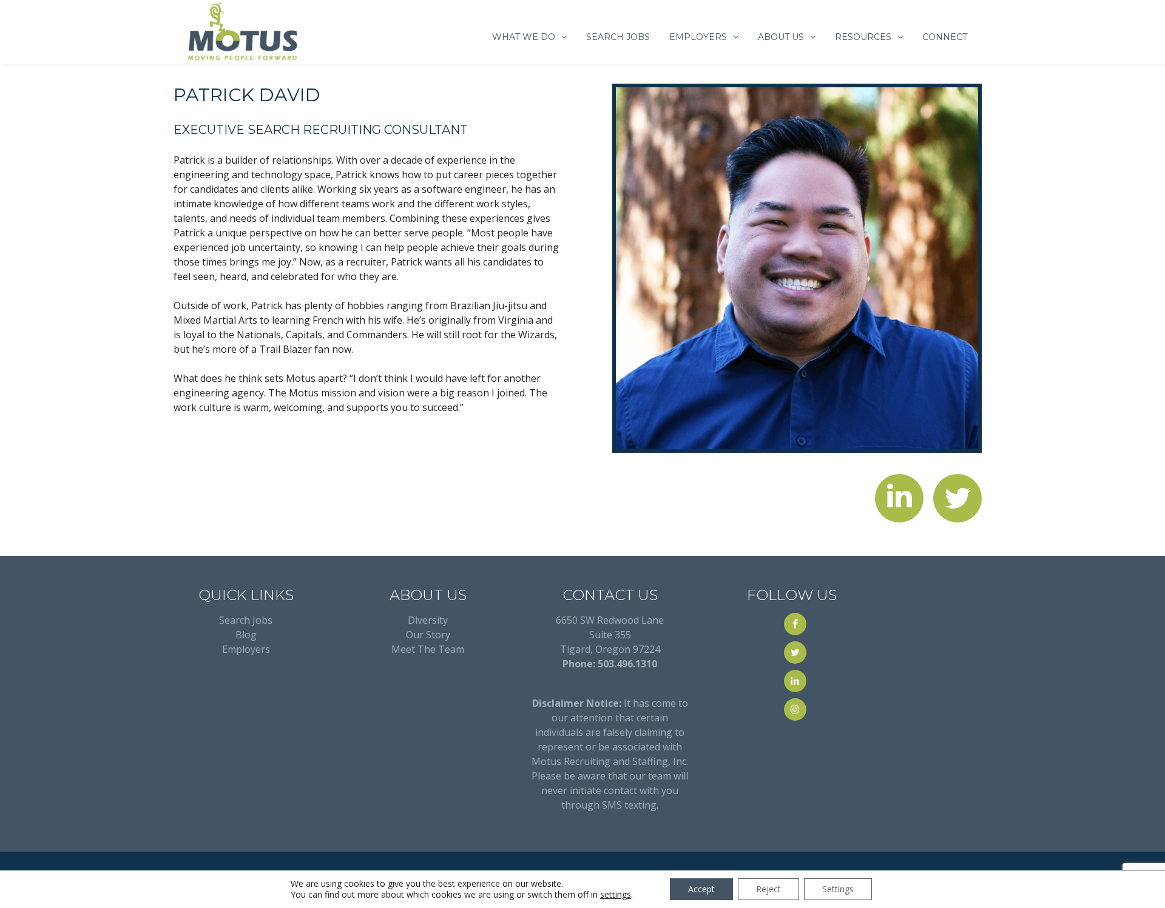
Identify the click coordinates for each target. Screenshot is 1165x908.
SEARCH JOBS (618, 37)
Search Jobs (245, 620)
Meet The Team (427, 649)
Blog (246, 634)
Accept (701, 889)
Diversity (428, 620)
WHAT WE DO (523, 37)
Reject (768, 889)
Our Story (428, 634)
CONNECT (944, 37)
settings (615, 894)
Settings (838, 889)
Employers (246, 649)
